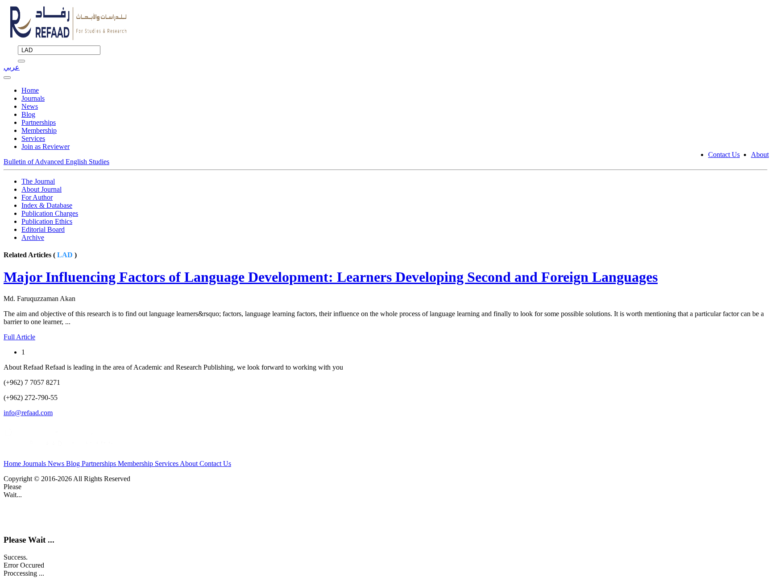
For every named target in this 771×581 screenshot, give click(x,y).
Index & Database (46, 205)
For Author (37, 197)
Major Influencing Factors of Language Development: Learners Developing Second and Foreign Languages (331, 277)
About (760, 154)
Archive (32, 237)
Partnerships (38, 122)
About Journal (41, 189)
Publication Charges (49, 213)
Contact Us (724, 154)
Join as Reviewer (45, 146)
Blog (28, 114)
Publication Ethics (46, 221)
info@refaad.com (28, 412)
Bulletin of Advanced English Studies (56, 161)
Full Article (19, 337)
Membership (39, 130)
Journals (33, 98)
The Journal (38, 181)
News (29, 106)
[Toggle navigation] (7, 77)
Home (30, 90)
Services (33, 138)
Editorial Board (43, 229)
